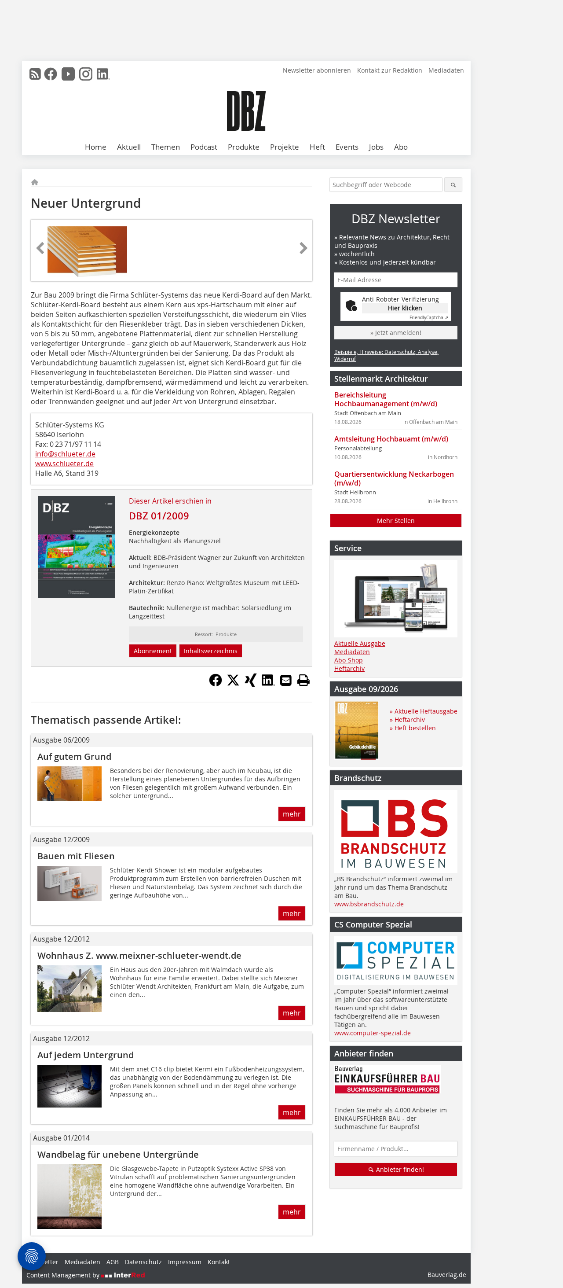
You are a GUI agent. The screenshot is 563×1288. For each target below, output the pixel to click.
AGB (112, 1262)
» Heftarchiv (407, 719)
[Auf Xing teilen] (251, 684)
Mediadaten (446, 70)
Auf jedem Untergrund (85, 1055)
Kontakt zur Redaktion (389, 70)
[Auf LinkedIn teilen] (268, 684)
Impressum (184, 1262)
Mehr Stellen (396, 520)
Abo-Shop (348, 660)
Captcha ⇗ (428, 317)
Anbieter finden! (399, 1169)
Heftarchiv (349, 668)
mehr (292, 814)
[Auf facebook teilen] (215, 684)
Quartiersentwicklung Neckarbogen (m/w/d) (394, 478)
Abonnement (153, 651)
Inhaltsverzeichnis (211, 651)
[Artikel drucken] (303, 680)
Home (95, 147)
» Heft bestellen (413, 728)
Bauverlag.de (447, 1274)
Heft (317, 147)
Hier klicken (405, 308)
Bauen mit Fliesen (76, 856)
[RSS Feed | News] (35, 74)
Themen (165, 147)
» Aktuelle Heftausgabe (423, 711)
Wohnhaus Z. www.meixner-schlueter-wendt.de (139, 955)
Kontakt (219, 1262)
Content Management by (63, 1275)
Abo (401, 147)
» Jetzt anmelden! (395, 332)
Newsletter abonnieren (317, 70)
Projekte (284, 147)
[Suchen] (453, 184)
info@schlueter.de (65, 454)
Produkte (244, 147)
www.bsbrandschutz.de (369, 904)
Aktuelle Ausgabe (359, 643)
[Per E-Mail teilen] (286, 680)
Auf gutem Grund (74, 756)
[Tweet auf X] (233, 684)
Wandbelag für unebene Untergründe (118, 1154)
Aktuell (129, 147)
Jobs (376, 147)
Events (347, 147)
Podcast (203, 147)
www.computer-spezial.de (372, 1033)
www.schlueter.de (64, 463)
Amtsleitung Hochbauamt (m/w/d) (391, 439)
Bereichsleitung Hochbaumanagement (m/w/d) (385, 399)
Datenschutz (143, 1262)
